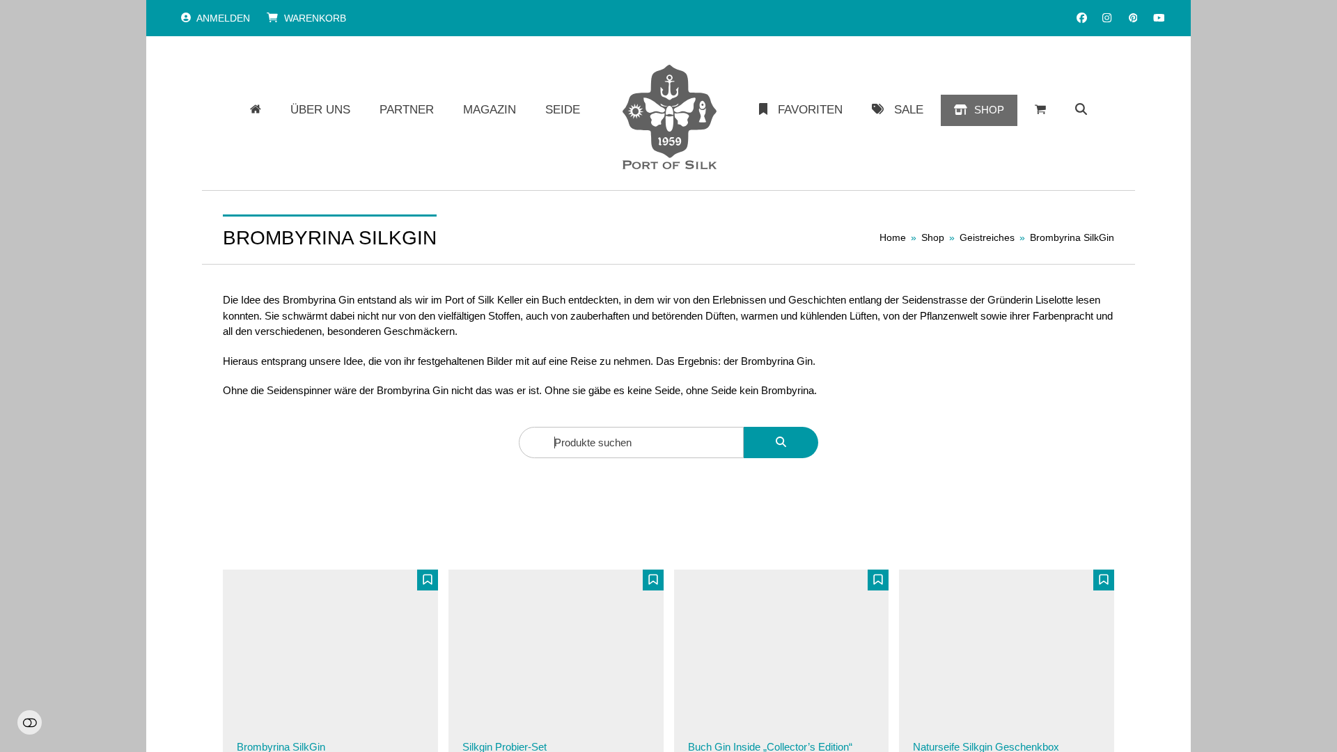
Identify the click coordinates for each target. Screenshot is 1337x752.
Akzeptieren (989, 703)
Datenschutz (484, 717)
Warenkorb (315, 18)
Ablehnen (897, 703)
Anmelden (223, 18)
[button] (1081, 110)
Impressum (664, 717)
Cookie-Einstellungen (576, 717)
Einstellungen (29, 722)
